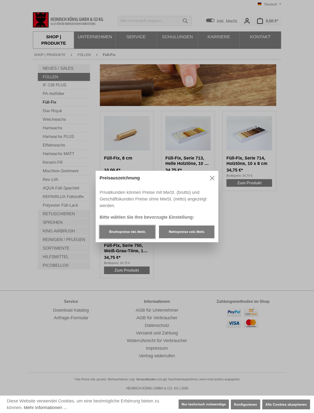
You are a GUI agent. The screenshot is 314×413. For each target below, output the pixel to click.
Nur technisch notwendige (204, 404)
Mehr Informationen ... (45, 407)
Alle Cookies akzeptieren (286, 404)
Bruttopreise (127, 232)
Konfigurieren (245, 404)
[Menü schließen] (212, 178)
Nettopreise (187, 232)
